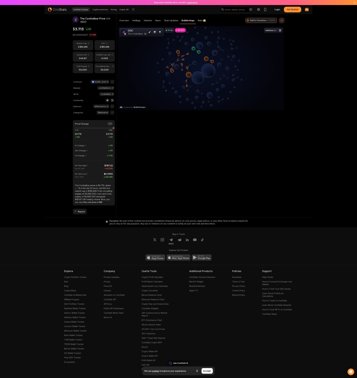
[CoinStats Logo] (57, 9)
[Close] (353, 2)
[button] (107, 82)
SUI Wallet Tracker (72, 353)
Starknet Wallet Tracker (75, 308)
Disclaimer (237, 277)
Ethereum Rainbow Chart (153, 299)
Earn (66, 281)
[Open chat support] (351, 372)
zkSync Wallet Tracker (74, 313)
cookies (155, 370)
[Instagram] (162, 241)
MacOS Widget (196, 281)
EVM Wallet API (148, 360)
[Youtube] (194, 241)
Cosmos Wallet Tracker (74, 326)
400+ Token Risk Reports (153, 338)
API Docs (108, 304)
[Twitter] (112, 100)
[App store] (155, 257)
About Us (108, 317)
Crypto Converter (150, 290)
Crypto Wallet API (150, 351)
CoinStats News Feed (113, 313)
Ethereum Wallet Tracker (75, 331)
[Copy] (107, 82)
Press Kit (108, 286)
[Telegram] (107, 100)
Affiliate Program (71, 299)
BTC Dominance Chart (152, 320)
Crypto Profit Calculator (152, 277)
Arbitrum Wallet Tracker (75, 317)
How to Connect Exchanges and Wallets (277, 283)
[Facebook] (202, 241)
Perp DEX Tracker (72, 357)
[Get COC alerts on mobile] (281, 20)
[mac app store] (178, 257)
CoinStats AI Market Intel (75, 295)
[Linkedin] (187, 241)
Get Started (292, 9)
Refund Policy (238, 295)
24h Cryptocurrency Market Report (154, 314)
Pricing (107, 281)
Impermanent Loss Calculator (155, 286)
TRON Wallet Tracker (74, 344)
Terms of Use (238, 281)
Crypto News (70, 290)
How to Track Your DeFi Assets (276, 289)
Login (277, 9)
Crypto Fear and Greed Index (155, 304)
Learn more (192, 2)
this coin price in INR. (93, 202)
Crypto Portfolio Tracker (75, 277)
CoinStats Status (269, 314)
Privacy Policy (238, 286)
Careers (107, 290)
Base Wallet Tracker (73, 335)
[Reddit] (179, 241)
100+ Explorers (148, 333)
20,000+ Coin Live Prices (153, 329)
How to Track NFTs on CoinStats (277, 309)
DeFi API (145, 365)
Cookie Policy (238, 290)
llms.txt (145, 347)
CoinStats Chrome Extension (202, 277)
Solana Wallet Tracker (74, 322)
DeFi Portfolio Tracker (74, 304)
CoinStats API (110, 299)
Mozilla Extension (197, 286)
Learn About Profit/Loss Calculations (273, 294)
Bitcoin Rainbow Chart (152, 295)
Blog (66, 286)
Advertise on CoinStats (114, 295)
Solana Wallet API (150, 356)
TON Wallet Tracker (73, 339)
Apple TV (193, 290)
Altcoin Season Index (151, 324)
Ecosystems (69, 362)
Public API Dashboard (114, 308)
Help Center (267, 277)
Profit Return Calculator (152, 281)
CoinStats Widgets (150, 308)
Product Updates (111, 277)
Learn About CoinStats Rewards (276, 305)
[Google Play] (202, 257)
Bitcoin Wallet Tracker (74, 348)
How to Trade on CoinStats (274, 300)
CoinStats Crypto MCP (152, 342)
